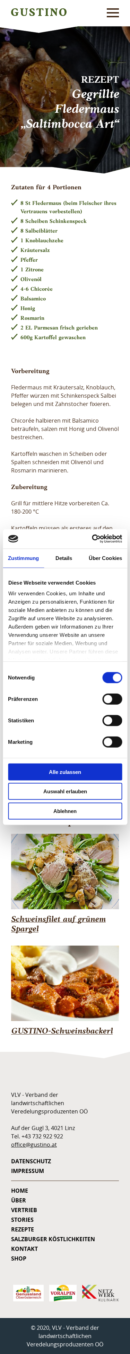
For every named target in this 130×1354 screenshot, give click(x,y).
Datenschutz (31, 1161)
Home (19, 1190)
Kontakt (24, 1249)
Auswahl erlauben (65, 791)
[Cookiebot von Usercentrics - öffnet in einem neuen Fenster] (92, 538)
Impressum (27, 1171)
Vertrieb (24, 1210)
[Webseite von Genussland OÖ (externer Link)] (26, 1293)
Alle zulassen (65, 772)
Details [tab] (63, 558)
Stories (22, 1220)
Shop (18, 1258)
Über (18, 1200)
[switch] (112, 698)
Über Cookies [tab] (105, 558)
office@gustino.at (34, 1144)
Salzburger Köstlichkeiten (53, 1239)
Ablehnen (65, 811)
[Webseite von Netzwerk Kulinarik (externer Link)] (98, 1293)
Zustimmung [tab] (23, 558)
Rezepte (22, 1229)
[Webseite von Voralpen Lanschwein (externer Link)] (60, 1293)
